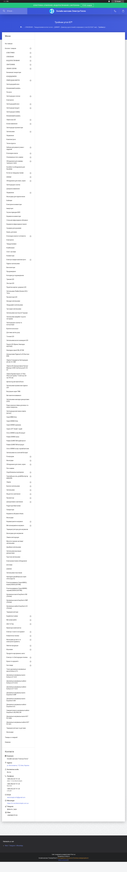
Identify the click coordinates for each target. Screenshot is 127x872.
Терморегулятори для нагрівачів (17, 529)
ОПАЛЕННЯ (29, 27)
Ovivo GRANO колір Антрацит (15, 433)
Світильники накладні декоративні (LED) (17, 400)
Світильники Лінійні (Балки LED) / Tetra (17, 292)
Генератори (10, 509)
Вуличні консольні (12, 328)
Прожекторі (10, 498)
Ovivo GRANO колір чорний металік (17, 448)
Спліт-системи (11, 252)
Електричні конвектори (14, 204)
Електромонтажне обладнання (16, 561)
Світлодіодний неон (12, 84)
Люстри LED (10, 283)
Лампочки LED (11, 119)
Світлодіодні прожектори (14, 127)
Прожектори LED (11, 297)
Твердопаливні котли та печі (43, 27)
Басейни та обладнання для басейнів (15, 168)
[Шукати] (4, 11)
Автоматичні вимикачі (13, 395)
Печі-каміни (10, 468)
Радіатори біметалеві (13, 506)
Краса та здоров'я (12, 661)
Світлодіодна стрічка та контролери (14, 323)
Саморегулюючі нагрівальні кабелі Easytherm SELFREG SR (17, 711)
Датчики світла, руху (13, 332)
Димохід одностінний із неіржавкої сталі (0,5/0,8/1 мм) (79, 27)
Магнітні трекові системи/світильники (14, 542)
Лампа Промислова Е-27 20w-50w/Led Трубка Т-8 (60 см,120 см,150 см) (16, 375)
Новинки (8, 742)
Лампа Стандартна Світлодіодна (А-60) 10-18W (17, 361)
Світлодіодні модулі (12, 108)
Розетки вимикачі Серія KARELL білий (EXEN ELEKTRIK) (16, 583)
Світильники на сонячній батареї (17, 452)
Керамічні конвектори (13, 216)
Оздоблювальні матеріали (15, 472)
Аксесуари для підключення (15, 196)
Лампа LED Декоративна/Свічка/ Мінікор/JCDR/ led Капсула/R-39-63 (17, 368)
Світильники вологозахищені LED (17, 340)
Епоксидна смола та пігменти (16, 236)
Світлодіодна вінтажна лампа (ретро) (16, 412)
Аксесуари (9, 460)
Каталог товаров (10, 48)
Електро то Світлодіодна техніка (16, 657)
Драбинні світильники (13, 547)
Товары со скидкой (11, 737)
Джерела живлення (13, 188)
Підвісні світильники (13, 263)
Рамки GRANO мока (12, 437)
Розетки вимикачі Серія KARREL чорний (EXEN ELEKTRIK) (16, 589)
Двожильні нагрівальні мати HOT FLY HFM (17, 717)
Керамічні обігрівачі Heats (14, 513)
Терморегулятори (12, 612)
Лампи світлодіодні (12, 537)
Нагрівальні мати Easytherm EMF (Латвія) (17, 601)
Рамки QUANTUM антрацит (15, 444)
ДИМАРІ (57, 27)
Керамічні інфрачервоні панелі (16, 224)
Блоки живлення (11, 123)
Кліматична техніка (12, 635)
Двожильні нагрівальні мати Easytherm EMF (15, 694)
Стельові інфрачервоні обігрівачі (17, 220)
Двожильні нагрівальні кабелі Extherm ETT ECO (16, 688)
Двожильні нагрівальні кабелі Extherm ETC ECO (16, 682)
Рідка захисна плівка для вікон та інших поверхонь (17, 406)
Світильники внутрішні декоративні (13, 552)
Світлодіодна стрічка (13, 96)
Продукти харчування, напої (15, 653)
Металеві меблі (11, 620)
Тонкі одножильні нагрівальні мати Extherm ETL (16, 670)
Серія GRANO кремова (13, 425)
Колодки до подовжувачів (15, 275)
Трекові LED (10, 279)
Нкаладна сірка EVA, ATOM (15, 350)
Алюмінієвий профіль (13, 88)
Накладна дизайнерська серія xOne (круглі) (16, 577)
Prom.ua (73, 854)
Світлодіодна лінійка (13, 112)
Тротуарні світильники (13, 309)
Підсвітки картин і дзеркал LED (16, 287)
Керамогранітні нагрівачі (14, 521)
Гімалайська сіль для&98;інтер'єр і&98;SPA (17, 477)
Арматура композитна (13, 628)
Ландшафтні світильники (14, 305)
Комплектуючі (11, 139)
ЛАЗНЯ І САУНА (11, 68)
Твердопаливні (11, 244)
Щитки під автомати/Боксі (15, 381)
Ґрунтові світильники (13, 557)
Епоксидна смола (12, 153)
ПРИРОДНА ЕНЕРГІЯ (13, 80)
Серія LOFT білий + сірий (14, 429)
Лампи (8, 482)
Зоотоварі (9, 665)
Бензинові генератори (13, 72)
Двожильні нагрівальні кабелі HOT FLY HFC (17, 723)
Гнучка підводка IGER (13, 212)
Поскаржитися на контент (65, 858)
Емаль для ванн (11, 232)
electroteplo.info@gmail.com (16, 797)
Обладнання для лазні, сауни (15, 181)
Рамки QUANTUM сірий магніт (16, 441)
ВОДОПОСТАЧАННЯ (13, 60)
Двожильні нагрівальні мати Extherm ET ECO (15, 676)
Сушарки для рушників (13, 228)
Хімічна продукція (12, 645)
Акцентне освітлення (13, 494)
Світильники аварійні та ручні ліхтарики (16, 318)
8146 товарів (87, 5)
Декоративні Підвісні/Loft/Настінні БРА (17, 355)
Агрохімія (9, 649)
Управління (10, 135)
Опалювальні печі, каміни (14, 157)
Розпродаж (10, 456)
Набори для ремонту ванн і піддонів (15, 148)
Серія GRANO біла (12, 421)
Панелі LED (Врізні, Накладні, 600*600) (15, 345)
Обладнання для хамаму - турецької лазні (15, 162)
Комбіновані (10, 248)
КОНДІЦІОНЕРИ (11, 76)
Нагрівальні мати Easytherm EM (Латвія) (16, 595)
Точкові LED (10, 336)
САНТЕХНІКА (10, 64)
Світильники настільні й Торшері (17, 313)
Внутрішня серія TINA (13, 391)
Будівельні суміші (12, 616)
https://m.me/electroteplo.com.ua (17, 803)
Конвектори (10, 256)
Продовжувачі (11, 271)
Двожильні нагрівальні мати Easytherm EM (15, 699)
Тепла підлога (11, 143)
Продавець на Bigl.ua (64, 856)
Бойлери (9, 200)
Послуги (9, 92)
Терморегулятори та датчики (16, 728)
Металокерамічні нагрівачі (15, 525)
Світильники (10, 131)
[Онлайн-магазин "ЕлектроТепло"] (52, 11)
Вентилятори (10, 267)
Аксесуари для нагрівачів (14, 533)
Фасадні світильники (13, 301)
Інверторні (9, 208)
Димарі (8, 177)
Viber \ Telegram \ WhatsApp (14, 845)
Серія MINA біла (11, 417)
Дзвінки (9, 569)
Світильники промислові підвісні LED (17, 386)
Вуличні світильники (13, 486)
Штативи (9, 565)
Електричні (10, 100)
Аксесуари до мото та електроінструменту (13, 640)
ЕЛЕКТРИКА (10, 52)
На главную (9, 43)
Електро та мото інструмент (15, 632)
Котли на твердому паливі (15, 173)
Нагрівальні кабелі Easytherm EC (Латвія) (17, 607)
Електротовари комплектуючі (16, 259)
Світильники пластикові (14, 573)
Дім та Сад (10, 624)
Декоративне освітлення (14, 502)
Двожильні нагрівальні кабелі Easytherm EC (16, 705)
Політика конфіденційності (81, 858)
